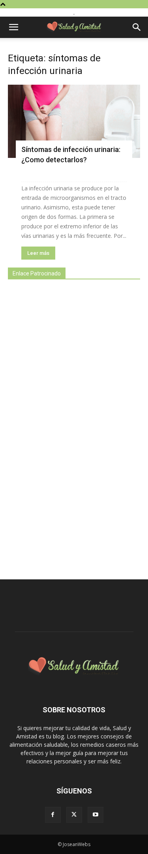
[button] (13, 27)
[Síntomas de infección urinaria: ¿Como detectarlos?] (74, 121)
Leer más (38, 253)
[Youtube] (95, 815)
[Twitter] (74, 815)
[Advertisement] (67, 425)
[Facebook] (53, 815)
